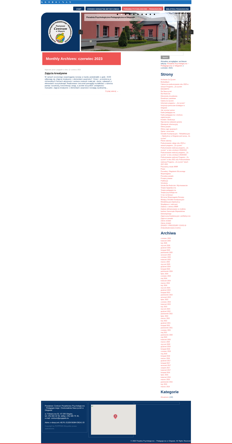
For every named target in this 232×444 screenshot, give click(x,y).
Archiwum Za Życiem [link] (168, 79)
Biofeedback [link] (165, 82)
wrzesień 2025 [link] (166, 255)
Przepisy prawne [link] (166, 178)
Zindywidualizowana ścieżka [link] (171, 228)
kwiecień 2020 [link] (166, 339)
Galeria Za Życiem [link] (167, 101)
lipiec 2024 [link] (164, 274)
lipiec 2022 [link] (164, 316)
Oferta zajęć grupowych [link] (169, 129)
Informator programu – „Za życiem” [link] (173, 103)
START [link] (78, 8)
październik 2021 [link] (167, 328)
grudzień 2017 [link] (165, 361)
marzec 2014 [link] (165, 387)
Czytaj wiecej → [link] (111, 91)
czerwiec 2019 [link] (166, 351)
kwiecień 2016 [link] (166, 377)
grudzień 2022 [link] (165, 311)
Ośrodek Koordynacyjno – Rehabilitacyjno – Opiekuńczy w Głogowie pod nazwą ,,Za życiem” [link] (175, 136)
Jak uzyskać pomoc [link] (168, 110)
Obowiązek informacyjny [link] (169, 124)
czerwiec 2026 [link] (166, 238)
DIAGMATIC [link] (165, 89)
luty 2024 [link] (164, 285)
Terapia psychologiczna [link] (169, 192)
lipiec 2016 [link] (164, 375)
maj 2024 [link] (164, 278)
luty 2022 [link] (164, 321)
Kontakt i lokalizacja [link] (168, 120)
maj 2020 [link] (164, 337)
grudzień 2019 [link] (165, 346)
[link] (42, 2)
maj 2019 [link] (164, 354)
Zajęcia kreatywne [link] (56, 73)
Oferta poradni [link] (166, 127)
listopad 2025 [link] (165, 250)
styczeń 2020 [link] (165, 344)
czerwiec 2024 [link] (166, 276)
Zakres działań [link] (166, 221)
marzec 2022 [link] (165, 318)
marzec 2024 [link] (165, 283)
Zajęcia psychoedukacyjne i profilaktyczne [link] (175, 216)
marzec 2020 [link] (165, 342)
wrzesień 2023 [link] (166, 297)
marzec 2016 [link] (165, 379)
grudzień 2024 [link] (165, 266)
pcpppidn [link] (59, 70)
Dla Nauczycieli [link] (166, 91)
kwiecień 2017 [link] (166, 370)
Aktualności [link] (165, 397)
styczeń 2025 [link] (165, 264)
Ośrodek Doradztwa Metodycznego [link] (103, 8)
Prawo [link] (163, 169)
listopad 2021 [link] (165, 325)
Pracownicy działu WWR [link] (169, 167)
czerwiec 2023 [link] (166, 302)
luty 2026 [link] (164, 243)
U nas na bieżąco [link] (167, 195)
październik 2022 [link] (167, 314)
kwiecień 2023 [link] (166, 304)
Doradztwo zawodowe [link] (168, 98)
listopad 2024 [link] (165, 269)
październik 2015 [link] (167, 382)
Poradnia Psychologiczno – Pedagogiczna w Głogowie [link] (175, 64)
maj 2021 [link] (164, 332)
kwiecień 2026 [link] (166, 241)
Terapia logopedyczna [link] (168, 188)
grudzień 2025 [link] (165, 248)
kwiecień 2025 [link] (166, 259)
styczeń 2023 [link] (165, 309)
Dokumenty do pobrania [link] (169, 96)
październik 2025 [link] (167, 252)
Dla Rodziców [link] (165, 94)
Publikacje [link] (164, 181)
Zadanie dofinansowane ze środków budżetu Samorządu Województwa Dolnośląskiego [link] (173, 211)
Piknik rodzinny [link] (166, 141)
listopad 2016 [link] (165, 372)
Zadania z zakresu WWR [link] (169, 207)
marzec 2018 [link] (165, 358)
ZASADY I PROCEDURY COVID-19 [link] (173, 225)
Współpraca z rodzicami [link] (169, 204)
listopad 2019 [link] (165, 349)
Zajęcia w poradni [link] (167, 218)
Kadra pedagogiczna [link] (168, 112)
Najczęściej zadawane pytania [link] (171, 122)
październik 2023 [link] (167, 295)
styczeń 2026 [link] (165, 245)
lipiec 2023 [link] (164, 299)
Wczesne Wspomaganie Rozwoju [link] (172, 197)
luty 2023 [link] (164, 307)
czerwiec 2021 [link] (166, 330)
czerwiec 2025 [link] (166, 257)
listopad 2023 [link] (165, 292)
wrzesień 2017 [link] (166, 365)
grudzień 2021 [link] (165, 323)
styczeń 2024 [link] (165, 288)
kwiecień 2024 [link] (166, 281)
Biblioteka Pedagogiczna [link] (177, 8)
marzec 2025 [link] (165, 262)
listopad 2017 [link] (165, 363)
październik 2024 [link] (167, 271)
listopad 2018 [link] (165, 356)
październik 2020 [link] (167, 335)
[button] (115, 416)
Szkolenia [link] (164, 183)
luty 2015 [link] (164, 384)
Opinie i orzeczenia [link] (167, 131)
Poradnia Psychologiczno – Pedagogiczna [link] (143, 8)
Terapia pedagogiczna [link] (168, 190)
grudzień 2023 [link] (165, 290)
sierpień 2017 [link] (165, 368)
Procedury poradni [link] (167, 176)
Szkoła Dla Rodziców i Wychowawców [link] (174, 185)
